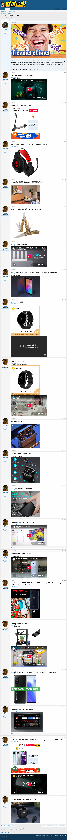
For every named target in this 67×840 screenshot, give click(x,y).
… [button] (6, 20)
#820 (65, 669)
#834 (65, 141)
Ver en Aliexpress (14, 77)
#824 (65, 519)
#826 (65, 450)
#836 (65, 72)
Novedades (13, 9)
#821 (65, 621)
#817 (65, 796)
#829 (65, 299)
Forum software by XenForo (33, 838)
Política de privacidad (53, 835)
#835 (65, 102)
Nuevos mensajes (4, 11)
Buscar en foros (12, 11)
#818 (65, 737)
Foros (7, 9)
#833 (65, 179)
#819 (65, 706)
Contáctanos (38, 835)
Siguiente (12, 20)
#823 (65, 550)
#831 (65, 241)
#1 (65, 22)
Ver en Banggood (14, 524)
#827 (65, 418)
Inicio (3, 9)
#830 (65, 269)
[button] (16, 9)
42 (8, 20)
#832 (65, 206)
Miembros (20, 9)
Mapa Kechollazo (4, 836)
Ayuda (60, 835)
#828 (65, 359)
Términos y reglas (45, 835)
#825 (65, 485)
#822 (65, 580)
